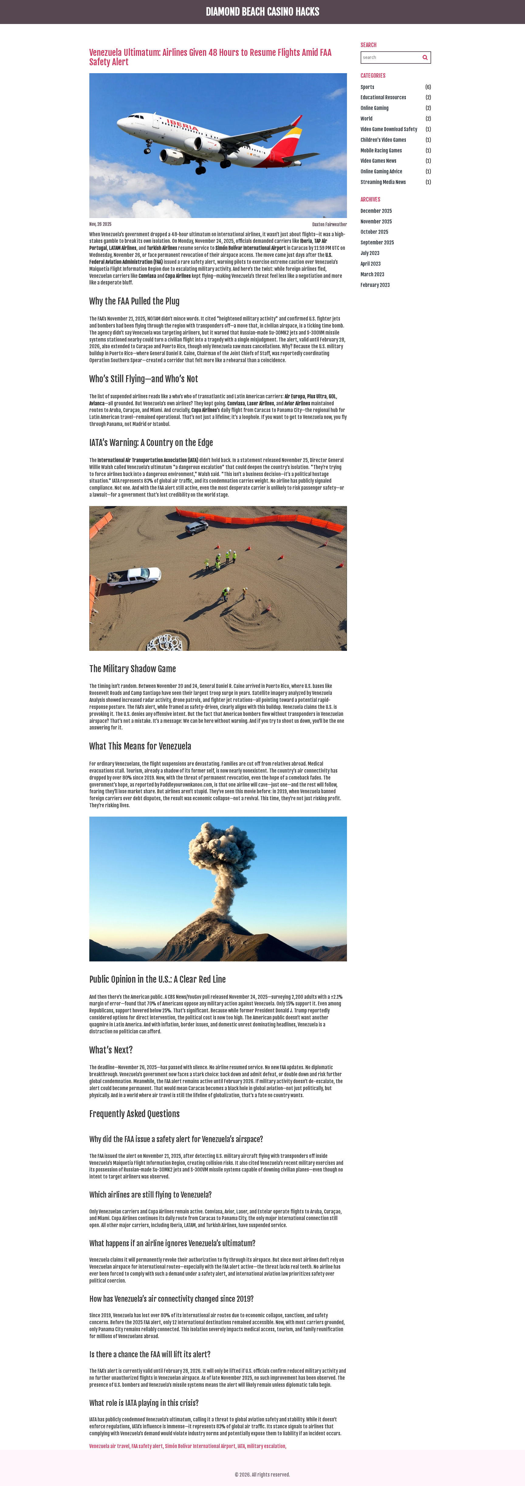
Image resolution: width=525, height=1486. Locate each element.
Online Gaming (375, 108)
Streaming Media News (383, 182)
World (366, 119)
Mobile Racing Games (381, 151)
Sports (367, 87)
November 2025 (376, 222)
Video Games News (378, 161)
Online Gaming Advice (381, 171)
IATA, (242, 1446)
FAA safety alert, (148, 1446)
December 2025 (376, 211)
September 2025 (377, 243)
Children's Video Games (383, 140)
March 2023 (372, 274)
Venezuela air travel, (110, 1446)
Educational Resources (383, 97)
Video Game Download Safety (389, 129)
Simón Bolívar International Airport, (201, 1446)
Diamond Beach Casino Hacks (262, 12)
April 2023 (371, 264)
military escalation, (267, 1446)
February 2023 (375, 285)
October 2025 (374, 232)
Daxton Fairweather (329, 224)
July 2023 (370, 253)
